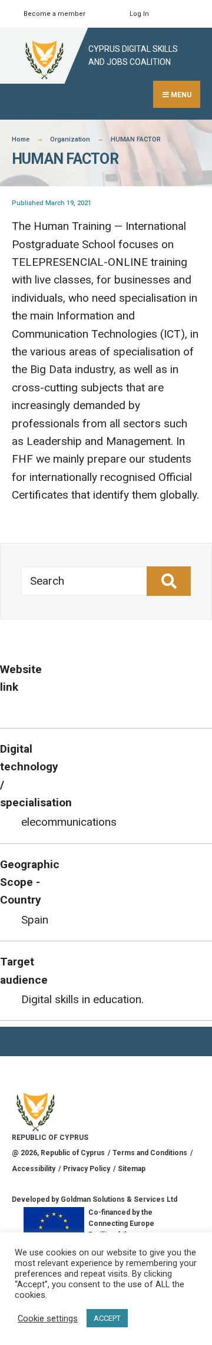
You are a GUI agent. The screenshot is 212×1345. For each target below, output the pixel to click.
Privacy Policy (86, 1169)
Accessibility (33, 1169)
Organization (70, 139)
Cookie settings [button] (48, 1318)
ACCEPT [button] (107, 1318)
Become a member (54, 14)
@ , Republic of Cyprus (58, 1153)
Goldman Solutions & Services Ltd (119, 1199)
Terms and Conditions (149, 1153)
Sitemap (131, 1169)
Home (20, 139)
